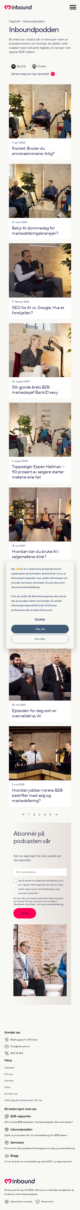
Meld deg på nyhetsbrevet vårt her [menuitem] (23, 1100)
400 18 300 (16, 1053)
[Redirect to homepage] (18, 9)
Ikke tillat (40, 638)
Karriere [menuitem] (8, 1080)
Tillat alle (40, 629)
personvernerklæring (27, 587)
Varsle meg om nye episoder (30, 74)
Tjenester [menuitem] (9, 1067)
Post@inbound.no (20, 1046)
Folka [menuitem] (7, 1087)
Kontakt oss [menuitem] (11, 1093)
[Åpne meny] (73, 7)
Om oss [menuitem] (8, 1074)
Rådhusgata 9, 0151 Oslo (24, 1039)
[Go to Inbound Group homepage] (19, 1183)
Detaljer (40, 619)
